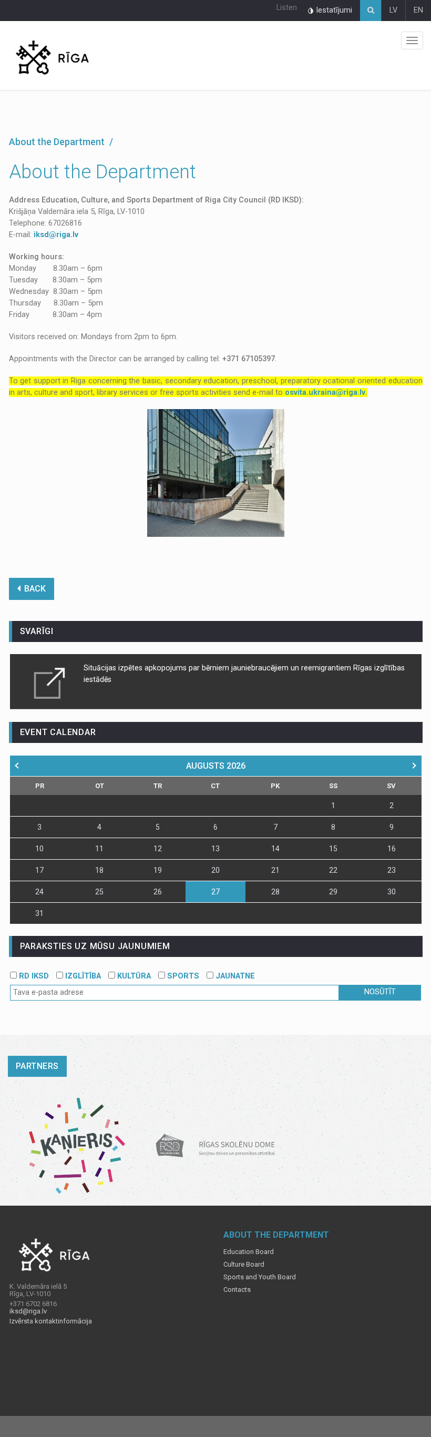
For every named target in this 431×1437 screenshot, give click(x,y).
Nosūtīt (380, 991)
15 (333, 848)
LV (393, 10)
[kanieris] (77, 1145)
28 (275, 892)
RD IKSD (33, 976)
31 (39, 913)
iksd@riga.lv (56, 234)
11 (99, 848)
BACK (35, 589)
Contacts (237, 1289)
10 (39, 848)
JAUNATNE (234, 976)
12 (157, 848)
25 (99, 892)
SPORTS (182, 976)
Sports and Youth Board (259, 1277)
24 (39, 892)
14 (275, 848)
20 (215, 870)
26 (157, 892)
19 (157, 870)
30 (391, 892)
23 (391, 870)
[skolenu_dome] (216, 1145)
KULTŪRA (133, 976)
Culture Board (243, 1264)
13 (215, 848)
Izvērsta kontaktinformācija (50, 1321)
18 (99, 870)
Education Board (248, 1252)
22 (333, 870)
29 (333, 892)
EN (418, 10)
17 (39, 870)
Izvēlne (412, 40)
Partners (37, 1066)
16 (391, 848)
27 (215, 892)
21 (275, 870)
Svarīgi (37, 631)
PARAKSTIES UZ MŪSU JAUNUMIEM (95, 946)
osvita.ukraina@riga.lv (325, 392)
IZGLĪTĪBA (82, 976)
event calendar (58, 732)
